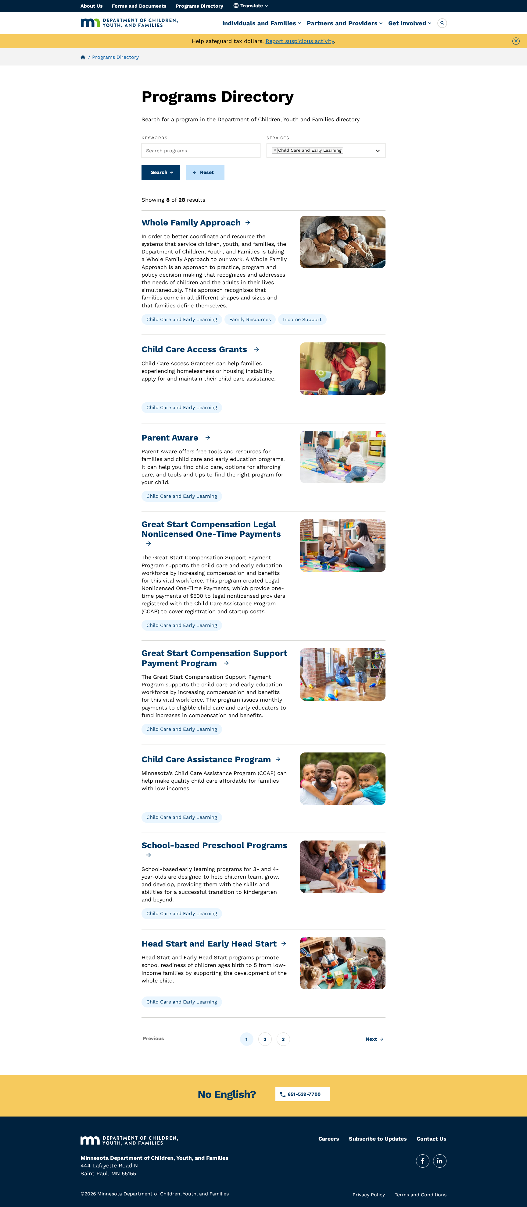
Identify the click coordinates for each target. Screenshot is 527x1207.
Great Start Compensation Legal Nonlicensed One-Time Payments (211, 529)
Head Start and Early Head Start (209, 944)
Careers (328, 1139)
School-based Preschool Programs (214, 845)
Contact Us (431, 1139)
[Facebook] (422, 1161)
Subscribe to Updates (378, 1139)
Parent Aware (171, 438)
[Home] (129, 23)
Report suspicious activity (300, 41)
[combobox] (326, 150)
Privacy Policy (369, 1194)
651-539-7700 (304, 1094)
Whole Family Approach (191, 223)
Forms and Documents (139, 6)
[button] (442, 23)
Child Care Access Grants (195, 349)
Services (278, 138)
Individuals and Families (259, 23)
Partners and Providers (342, 23)
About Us (92, 6)
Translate (251, 6)
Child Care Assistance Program (206, 759)
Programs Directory (199, 6)
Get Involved (407, 23)
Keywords (154, 138)
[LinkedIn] (439, 1161)
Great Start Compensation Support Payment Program (214, 658)
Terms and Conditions (420, 1194)
